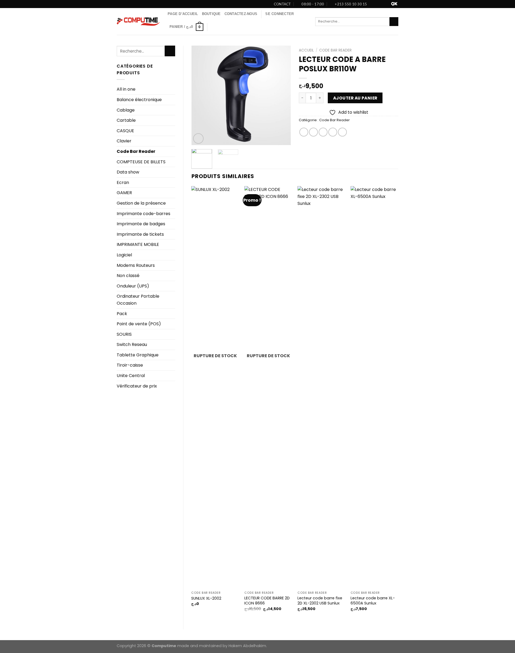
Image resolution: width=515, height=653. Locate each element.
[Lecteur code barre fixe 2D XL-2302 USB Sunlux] (321, 387)
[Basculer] (173, 193)
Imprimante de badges (141, 224)
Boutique (211, 14)
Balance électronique (139, 100)
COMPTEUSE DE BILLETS (141, 162)
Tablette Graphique (138, 355)
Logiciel (124, 255)
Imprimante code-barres (143, 214)
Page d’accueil (183, 14)
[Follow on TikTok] (387, 4)
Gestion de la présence (141, 203)
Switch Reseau (132, 344)
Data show (128, 172)
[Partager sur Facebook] (303, 132)
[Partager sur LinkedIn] (342, 132)
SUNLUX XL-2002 (206, 598)
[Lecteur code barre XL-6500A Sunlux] (374, 387)
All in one (126, 89)
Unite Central (131, 375)
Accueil (306, 50)
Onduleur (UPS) (133, 286)
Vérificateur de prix (137, 386)
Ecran (123, 182)
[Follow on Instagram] (381, 4)
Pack (122, 314)
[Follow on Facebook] (375, 4)
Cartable (126, 120)
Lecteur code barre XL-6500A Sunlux (373, 601)
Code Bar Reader (136, 151)
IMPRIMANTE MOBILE (138, 244)
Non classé (128, 275)
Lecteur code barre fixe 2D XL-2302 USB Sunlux (319, 601)
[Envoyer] (393, 21)
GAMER (124, 193)
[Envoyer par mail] (323, 132)
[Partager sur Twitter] (313, 132)
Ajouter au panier (355, 98)
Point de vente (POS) (139, 324)
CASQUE (125, 131)
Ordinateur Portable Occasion (138, 299)
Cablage (126, 110)
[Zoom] (198, 138)
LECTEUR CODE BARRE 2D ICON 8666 (267, 601)
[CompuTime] (138, 21)
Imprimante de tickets (140, 234)
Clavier (124, 141)
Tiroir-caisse (130, 365)
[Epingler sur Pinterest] (332, 132)
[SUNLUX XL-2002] (215, 387)
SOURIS (124, 334)
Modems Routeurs (136, 265)
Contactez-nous (241, 14)
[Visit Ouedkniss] (394, 4)
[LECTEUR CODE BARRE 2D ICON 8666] (268, 387)
